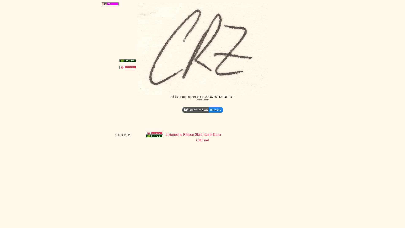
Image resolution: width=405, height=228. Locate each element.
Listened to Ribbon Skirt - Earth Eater (193, 134)
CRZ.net (202, 140)
